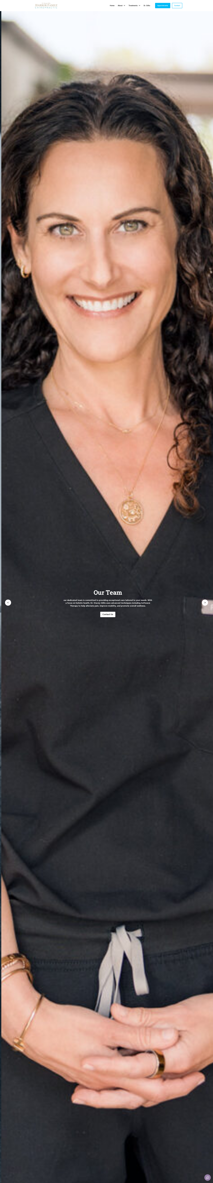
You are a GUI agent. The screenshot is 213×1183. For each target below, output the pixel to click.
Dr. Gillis (147, 6)
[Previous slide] (8, 603)
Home (112, 6)
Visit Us (107, 605)
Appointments (162, 5)
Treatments (133, 6)
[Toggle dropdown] (124, 5)
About (120, 6)
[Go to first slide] (205, 603)
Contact (177, 5)
